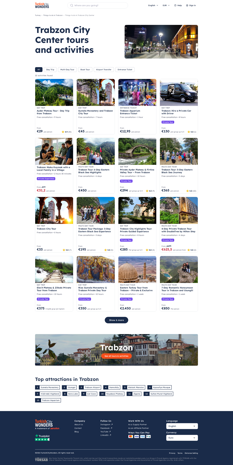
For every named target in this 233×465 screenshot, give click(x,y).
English (151, 5)
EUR (165, 5)
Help (179, 5)
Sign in (192, 5)
